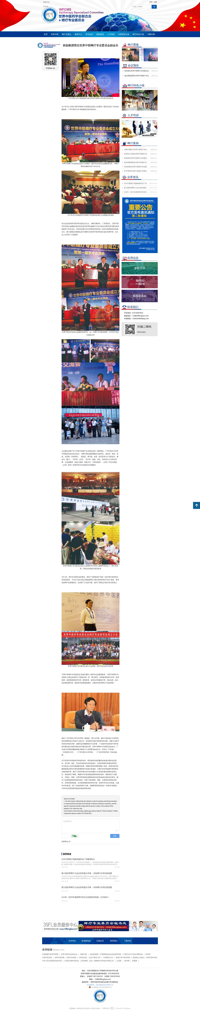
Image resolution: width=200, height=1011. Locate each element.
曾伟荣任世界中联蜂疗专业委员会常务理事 (136, 158)
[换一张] (75, 836)
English (45, 6)
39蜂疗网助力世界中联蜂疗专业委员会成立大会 (136, 149)
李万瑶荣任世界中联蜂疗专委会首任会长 (136, 171)
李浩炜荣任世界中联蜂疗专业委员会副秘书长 (136, 167)
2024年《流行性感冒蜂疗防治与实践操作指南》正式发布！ (136, 192)
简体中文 (46, 2)
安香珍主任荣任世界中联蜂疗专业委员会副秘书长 (136, 154)
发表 (114, 836)
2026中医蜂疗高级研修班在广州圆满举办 (136, 183)
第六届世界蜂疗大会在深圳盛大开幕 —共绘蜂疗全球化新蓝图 (136, 188)
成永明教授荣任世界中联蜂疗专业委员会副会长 (136, 162)
